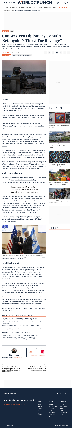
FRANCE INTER (7, 55)
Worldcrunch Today (63, 407)
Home (6, 7)
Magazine (40, 404)
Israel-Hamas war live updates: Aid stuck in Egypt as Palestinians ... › (20, 339)
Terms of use (58, 425)
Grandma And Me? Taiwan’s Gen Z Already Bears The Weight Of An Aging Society (59, 145)
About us (51, 404)
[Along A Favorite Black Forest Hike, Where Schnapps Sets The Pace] (59, 175)
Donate (61, 414)
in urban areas (40, 157)
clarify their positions (8, 299)
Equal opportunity (52, 411)
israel (11, 31)
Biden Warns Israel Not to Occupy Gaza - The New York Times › (19, 337)
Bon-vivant (47, 7)
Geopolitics (13, 7)
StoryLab (40, 410)
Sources (40, 406)
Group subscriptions (63, 411)
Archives (40, 408)
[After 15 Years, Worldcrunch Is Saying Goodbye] (59, 118)
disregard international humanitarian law (23, 180)
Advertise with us (52, 415)
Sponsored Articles (40, 413)
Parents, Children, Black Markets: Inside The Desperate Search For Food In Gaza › (24, 329)
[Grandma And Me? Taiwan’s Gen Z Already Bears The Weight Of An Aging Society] (59, 137)
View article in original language (38, 355)
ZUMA (23, 258)
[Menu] (67, 3)
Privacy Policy (65, 425)
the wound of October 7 (12, 270)
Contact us (51, 408)
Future (29, 7)
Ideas (54, 7)
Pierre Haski (6, 52)
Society (40, 7)
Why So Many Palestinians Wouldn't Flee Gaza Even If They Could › (20, 320)
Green (34, 7)
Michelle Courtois (18, 357)
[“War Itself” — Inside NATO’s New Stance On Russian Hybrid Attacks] (59, 157)
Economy (22, 7)
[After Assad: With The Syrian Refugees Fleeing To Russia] (59, 194)
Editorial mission (53, 406)
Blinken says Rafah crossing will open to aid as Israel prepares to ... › (20, 335)
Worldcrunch (6, 10)
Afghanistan (40, 205)
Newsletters (63, 7)
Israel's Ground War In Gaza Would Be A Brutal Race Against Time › (20, 318)
